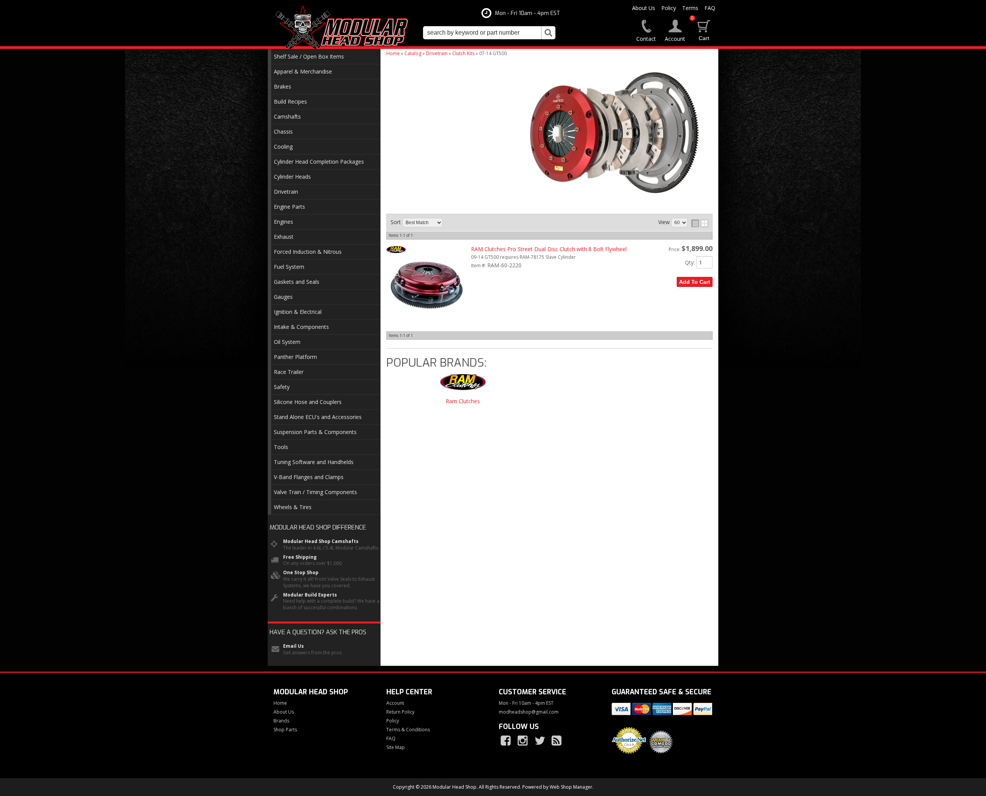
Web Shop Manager (571, 787)
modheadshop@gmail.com (528, 712)
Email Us (293, 646)
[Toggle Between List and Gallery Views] (699, 223)
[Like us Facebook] (506, 741)
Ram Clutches (463, 401)
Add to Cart (694, 282)
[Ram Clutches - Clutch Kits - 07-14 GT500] (463, 385)
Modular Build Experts (310, 595)
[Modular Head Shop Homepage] (344, 27)
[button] (489, 32)
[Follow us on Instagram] (523, 741)
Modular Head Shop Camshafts (321, 541)
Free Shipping (300, 557)
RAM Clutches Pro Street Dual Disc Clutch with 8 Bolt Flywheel (549, 249)
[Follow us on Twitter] (540, 741)
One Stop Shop (301, 573)
